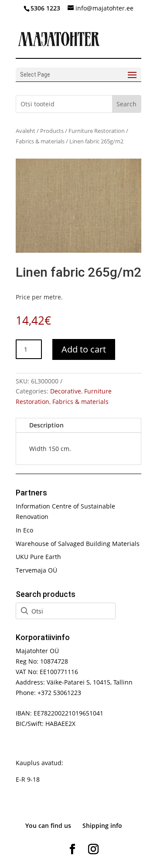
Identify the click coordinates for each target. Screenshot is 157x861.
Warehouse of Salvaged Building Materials (78, 543)
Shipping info (102, 825)
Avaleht (25, 131)
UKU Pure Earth (38, 557)
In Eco (24, 530)
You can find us (48, 825)
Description (46, 425)
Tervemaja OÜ (36, 570)
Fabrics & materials (40, 141)
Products (52, 131)
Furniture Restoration (96, 131)
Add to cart (83, 349)
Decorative (65, 391)
